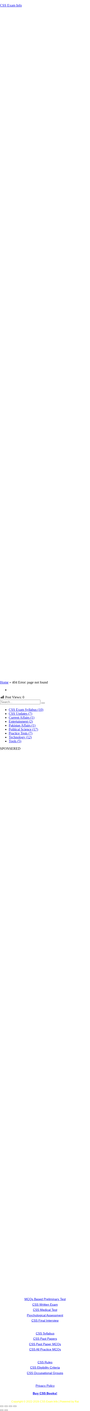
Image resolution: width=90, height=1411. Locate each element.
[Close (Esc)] (15, 1406)
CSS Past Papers (45, 1338)
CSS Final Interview (45, 1320)
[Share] (10, 1406)
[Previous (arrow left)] (1, 1410)
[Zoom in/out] (1, 1406)
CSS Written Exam (45, 1304)
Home (4, 682)
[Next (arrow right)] (6, 1410)
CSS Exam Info (11, 5)
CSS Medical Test (45, 1310)
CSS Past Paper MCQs (45, 1344)
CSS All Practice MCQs (45, 1349)
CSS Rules (45, 1362)
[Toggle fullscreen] (6, 1406)
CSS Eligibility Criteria (45, 1367)
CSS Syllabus (45, 1333)
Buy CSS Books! (45, 1393)
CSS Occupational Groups (45, 1373)
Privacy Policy (45, 1385)
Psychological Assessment (45, 1315)
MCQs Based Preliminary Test (45, 1299)
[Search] (43, 703)
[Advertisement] (45, 92)
